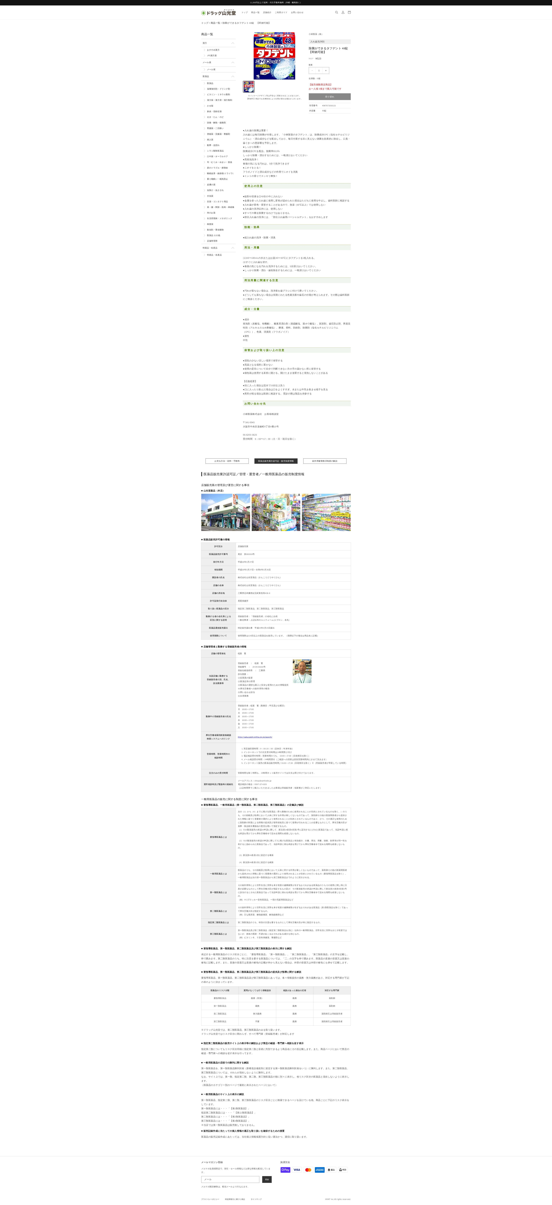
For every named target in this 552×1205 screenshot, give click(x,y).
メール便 (207, 62)
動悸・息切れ (213, 145)
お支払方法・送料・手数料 (227, 461)
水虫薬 (210, 196)
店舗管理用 (212, 241)
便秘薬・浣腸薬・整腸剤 (218, 134)
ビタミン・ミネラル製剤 (218, 94)
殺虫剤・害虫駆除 (215, 229)
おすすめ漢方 (213, 50)
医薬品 (206, 76)
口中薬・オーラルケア (217, 156)
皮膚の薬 (211, 184)
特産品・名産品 (210, 248)
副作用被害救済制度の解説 (324, 461)
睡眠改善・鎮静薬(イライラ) (220, 173)
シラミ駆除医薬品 (215, 150)
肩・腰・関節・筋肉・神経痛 (220, 207)
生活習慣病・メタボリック (219, 218)
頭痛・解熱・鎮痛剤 (216, 122)
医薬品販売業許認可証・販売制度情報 (276, 461)
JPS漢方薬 (212, 55)
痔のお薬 (211, 212)
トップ (204, 22)
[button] (337, 12)
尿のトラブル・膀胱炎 (217, 167)
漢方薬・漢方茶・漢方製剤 (219, 100)
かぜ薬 (210, 106)
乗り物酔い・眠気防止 (217, 179)
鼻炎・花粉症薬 (214, 111)
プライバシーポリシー (210, 1199)
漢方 (205, 43)
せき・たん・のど (215, 117)
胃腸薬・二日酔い (215, 128)
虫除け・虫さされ (215, 190)
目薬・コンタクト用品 (217, 201)
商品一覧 (215, 22)
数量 (311, 65)
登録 (267, 1179)
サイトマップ (256, 1199)
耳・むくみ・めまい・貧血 (219, 162)
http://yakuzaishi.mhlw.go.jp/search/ (255, 737)
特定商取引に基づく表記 (235, 1199)
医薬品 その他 (213, 235)
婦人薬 (210, 139)
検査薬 (210, 224)
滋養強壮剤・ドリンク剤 (218, 89)
